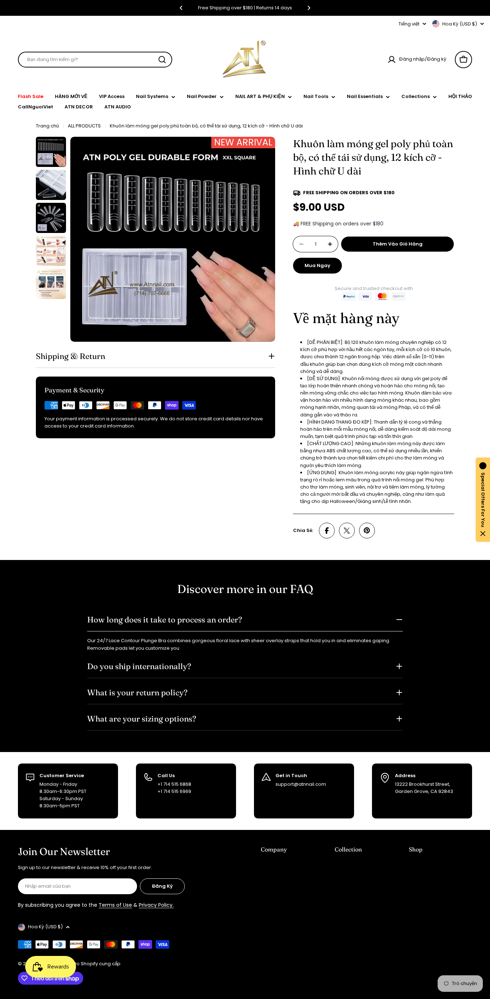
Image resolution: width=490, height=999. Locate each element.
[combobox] (95, 59)
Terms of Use (115, 905)
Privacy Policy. (156, 905)
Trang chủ (47, 125)
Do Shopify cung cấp (97, 963)
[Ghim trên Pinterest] (367, 530)
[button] (181, 8)
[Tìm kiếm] (162, 59)
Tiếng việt (409, 24)
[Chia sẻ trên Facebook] (327, 530)
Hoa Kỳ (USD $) (459, 23)
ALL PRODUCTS (84, 125)
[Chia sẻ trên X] (347, 530)
